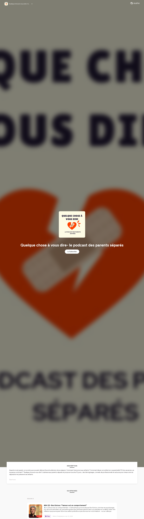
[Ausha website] (134, 3)
